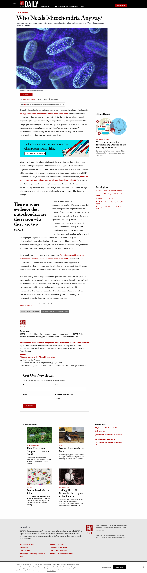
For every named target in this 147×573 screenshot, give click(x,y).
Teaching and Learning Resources (32, 553)
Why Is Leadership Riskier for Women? (108, 428)
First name (27, 385)
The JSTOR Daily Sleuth (59, 550)
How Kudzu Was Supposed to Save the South (109, 195)
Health (61, 446)
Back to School (100, 431)
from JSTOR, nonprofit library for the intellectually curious (62, 6)
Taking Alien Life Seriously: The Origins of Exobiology (71, 493)
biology (23, 311)
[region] (73, 567)
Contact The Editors (57, 544)
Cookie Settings (106, 567)
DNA (28, 311)
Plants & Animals (33, 446)
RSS (21, 556)
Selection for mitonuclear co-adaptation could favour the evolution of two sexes (54, 342)
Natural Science (22, 13)
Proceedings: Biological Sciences (59, 311)
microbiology (35, 311)
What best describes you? (64, 394)
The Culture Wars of (110, 203)
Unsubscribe (25, 550)
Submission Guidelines (59, 547)
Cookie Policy (51, 571)
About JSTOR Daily (27, 544)
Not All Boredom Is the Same (106, 199)
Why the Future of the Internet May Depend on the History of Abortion (111, 145)
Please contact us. (26, 305)
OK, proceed (119, 567)
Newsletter (121, 5)
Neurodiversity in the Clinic (38, 492)
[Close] (144, 567)
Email (25, 394)
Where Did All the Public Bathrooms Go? (110, 190)
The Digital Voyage (102, 139)
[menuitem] (121, 5)
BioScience (45, 311)
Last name (59, 385)
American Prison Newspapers (61, 553)
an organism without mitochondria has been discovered (44, 113)
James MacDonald (28, 99)
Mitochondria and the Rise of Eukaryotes (37, 357)
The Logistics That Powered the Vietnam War (110, 208)
